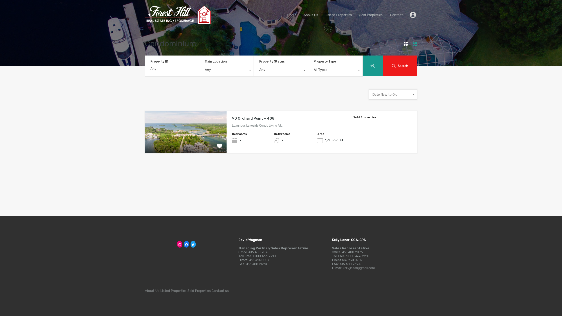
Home (291, 15)
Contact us (220, 291)
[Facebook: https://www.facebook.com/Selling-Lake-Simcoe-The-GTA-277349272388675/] (186, 244)
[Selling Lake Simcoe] (178, 22)
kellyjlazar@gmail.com (359, 268)
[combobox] (226, 71)
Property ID (159, 61)
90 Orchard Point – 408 (253, 118)
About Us (311, 15)
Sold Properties (371, 15)
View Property (186, 145)
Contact (396, 15)
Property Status (272, 61)
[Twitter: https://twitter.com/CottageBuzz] (193, 244)
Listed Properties (339, 15)
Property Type (325, 61)
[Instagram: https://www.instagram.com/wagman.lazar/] (179, 244)
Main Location (216, 61)
